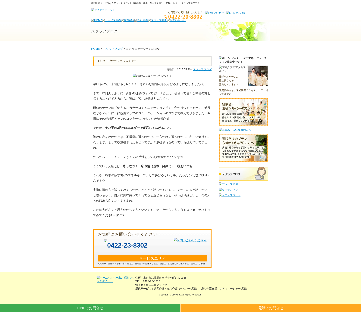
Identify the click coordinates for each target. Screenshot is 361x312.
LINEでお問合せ (90, 308)
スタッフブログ (202, 69)
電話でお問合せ (270, 308)
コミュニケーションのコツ (116, 61)
